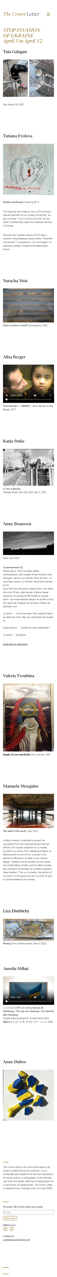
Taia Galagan (15, 51)
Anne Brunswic (17, 523)
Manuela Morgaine (20, 785)
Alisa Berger (14, 356)
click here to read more (15, 644)
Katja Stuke (14, 440)
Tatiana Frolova (17, 135)
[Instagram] (5, 1229)
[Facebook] (11, 1229)
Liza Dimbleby (16, 910)
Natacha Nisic (15, 280)
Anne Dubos (14, 1061)
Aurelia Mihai (15, 968)
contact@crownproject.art (16, 1239)
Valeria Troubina (18, 675)
